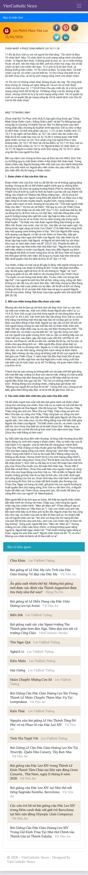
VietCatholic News (20, 5)
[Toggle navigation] (79, 6)
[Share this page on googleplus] (75, 28)
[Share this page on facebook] (57, 28)
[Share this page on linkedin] (66, 37)
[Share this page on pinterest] (66, 28)
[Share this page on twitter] (57, 37)
